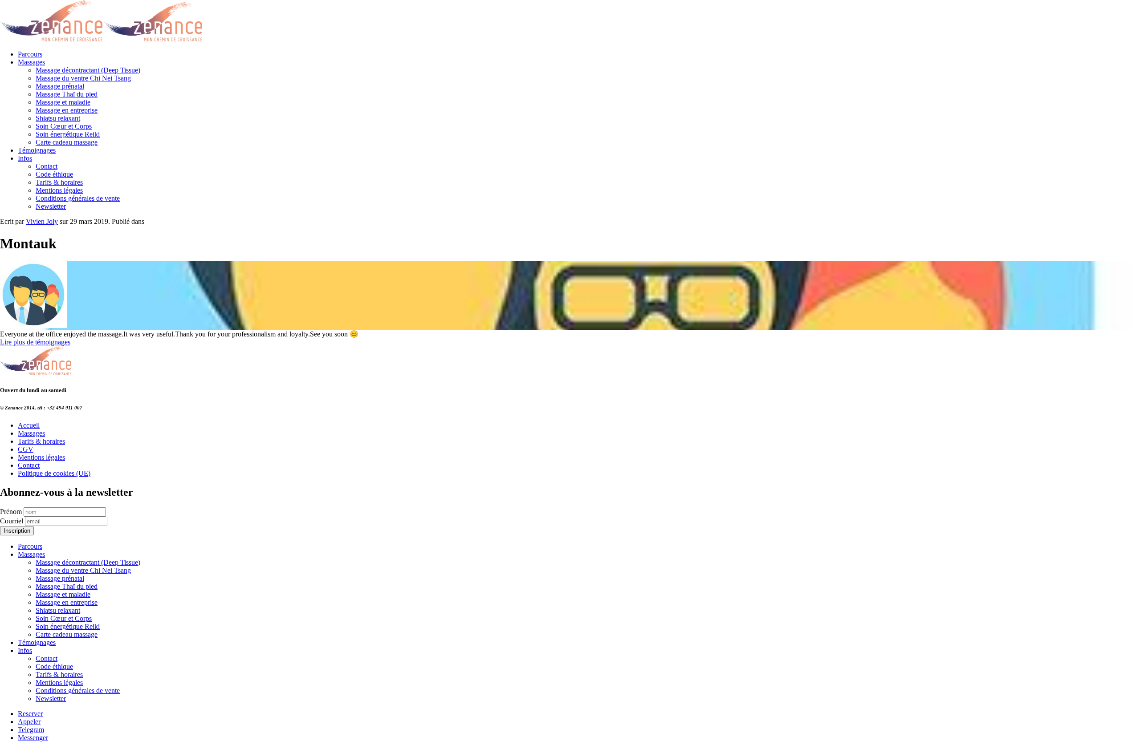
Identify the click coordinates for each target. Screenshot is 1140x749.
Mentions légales (59, 190)
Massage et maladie (63, 102)
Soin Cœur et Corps (64, 126)
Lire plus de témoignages (35, 342)
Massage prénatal (60, 86)
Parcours (30, 54)
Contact (46, 166)
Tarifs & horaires (59, 182)
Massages (31, 62)
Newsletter (51, 206)
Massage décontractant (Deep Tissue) (88, 70)
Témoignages (37, 150)
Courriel (11, 521)
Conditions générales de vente (78, 198)
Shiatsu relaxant (58, 118)
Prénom (11, 511)
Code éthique (54, 174)
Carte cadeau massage (67, 142)
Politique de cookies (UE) (54, 473)
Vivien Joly (42, 221)
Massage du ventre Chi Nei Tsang (83, 78)
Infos (25, 158)
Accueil (29, 425)
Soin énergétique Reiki (68, 134)
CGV (25, 449)
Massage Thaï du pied (67, 94)
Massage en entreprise (67, 110)
